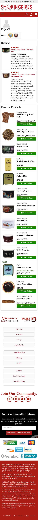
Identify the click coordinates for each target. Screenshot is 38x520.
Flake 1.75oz (22, 176)
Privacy (19, 363)
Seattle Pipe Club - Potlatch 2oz (22, 51)
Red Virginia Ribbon (25, 131)
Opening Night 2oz (24, 191)
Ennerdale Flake (23, 299)
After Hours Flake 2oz (26, 206)
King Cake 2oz (23, 146)
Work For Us (19, 345)
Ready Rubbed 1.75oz (25, 161)
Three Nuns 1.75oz (24, 284)
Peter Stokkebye (22, 112)
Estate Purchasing (19, 376)
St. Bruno (20, 159)
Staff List (19, 329)
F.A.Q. (19, 340)
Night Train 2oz (23, 250)
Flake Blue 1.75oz (24, 267)
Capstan (19, 265)
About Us (19, 334)
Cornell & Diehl (22, 129)
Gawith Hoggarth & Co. (24, 296)
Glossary (19, 358)
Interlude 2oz (22, 220)
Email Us (4, 321)
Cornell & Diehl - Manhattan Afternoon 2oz (23, 76)
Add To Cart (27, 124)
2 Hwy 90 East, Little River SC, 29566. (15, 486)
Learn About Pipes (19, 352)
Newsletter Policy (19, 381)
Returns (19, 371)
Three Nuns (20, 281)
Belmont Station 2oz (25, 235)
